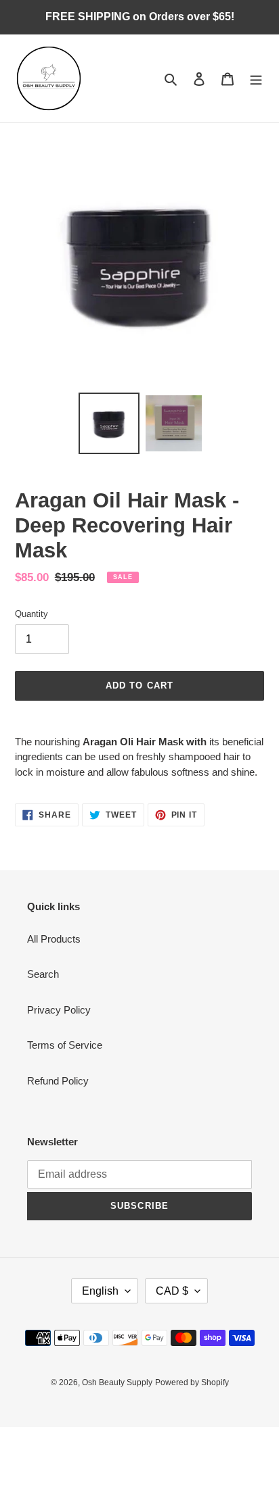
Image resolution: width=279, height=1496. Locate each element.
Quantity (31, 614)
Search (43, 974)
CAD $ (172, 1291)
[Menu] (256, 78)
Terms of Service (64, 1045)
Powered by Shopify (192, 1382)
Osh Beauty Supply (117, 1382)
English (100, 1291)
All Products (54, 939)
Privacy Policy (59, 1010)
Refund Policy (58, 1081)
